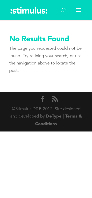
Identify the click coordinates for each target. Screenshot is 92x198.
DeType (54, 116)
